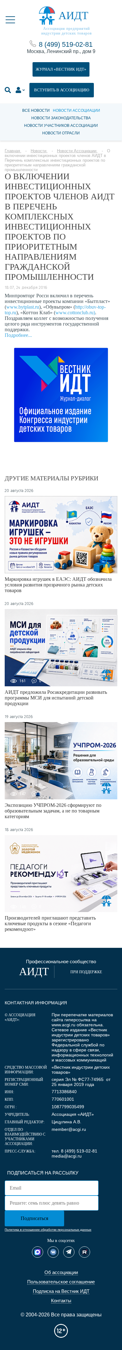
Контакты (61, 1300)
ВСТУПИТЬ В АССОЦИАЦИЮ (61, 90)
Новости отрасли (61, 133)
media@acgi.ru (67, 1155)
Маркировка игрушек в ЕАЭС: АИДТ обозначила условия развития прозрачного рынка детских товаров (58, 584)
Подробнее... (18, 335)
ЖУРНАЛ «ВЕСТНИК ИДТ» (61, 69)
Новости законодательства (61, 118)
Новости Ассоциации (76, 110)
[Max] (37, 1252)
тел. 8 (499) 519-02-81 (74, 1150)
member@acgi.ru (69, 1129)
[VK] (53, 1252)
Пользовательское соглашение (61, 1281)
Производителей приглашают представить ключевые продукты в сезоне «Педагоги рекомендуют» (50, 923)
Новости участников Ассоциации (61, 125)
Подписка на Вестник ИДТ (61, 1291)
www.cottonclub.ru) (75, 312)
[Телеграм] (68, 1252)
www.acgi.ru (63, 1024)
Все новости (36, 110)
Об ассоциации (61, 1272)
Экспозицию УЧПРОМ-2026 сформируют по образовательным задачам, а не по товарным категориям (53, 810)
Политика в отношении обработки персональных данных (48, 1229)
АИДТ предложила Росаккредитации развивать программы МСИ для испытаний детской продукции (56, 697)
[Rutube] (84, 1252)
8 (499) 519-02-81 (66, 44)
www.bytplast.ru (22, 307)
